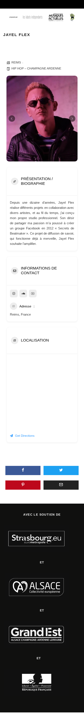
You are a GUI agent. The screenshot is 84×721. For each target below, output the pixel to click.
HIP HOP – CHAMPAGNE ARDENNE (36, 68)
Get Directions (24, 435)
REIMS (16, 62)
